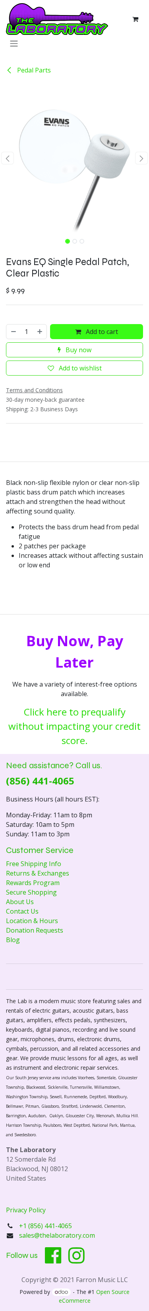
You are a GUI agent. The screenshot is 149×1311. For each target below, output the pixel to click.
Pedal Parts (33, 70)
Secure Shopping (31, 892)
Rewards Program (33, 882)
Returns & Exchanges (37, 873)
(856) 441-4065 (40, 780)
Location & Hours (32, 920)
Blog (13, 939)
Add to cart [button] (101, 331)
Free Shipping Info (33, 863)
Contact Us (22, 911)
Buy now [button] (77, 349)
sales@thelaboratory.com (57, 1235)
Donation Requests (34, 930)
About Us (20, 901)
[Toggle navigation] (14, 43)
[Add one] (40, 331)
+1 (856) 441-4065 (46, 1225)
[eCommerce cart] (135, 19)
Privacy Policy (26, 1210)
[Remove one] (13, 331)
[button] (7, 158)
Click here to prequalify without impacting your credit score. (74, 726)
